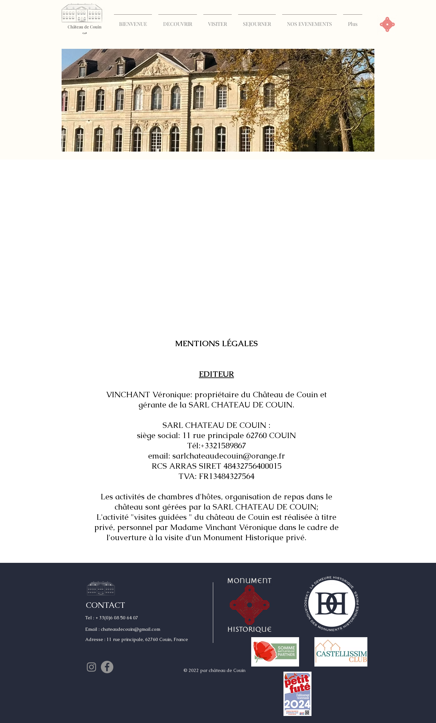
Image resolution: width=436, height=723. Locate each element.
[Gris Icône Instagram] (91, 667)
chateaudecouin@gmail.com (130, 629)
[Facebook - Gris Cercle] (107, 667)
